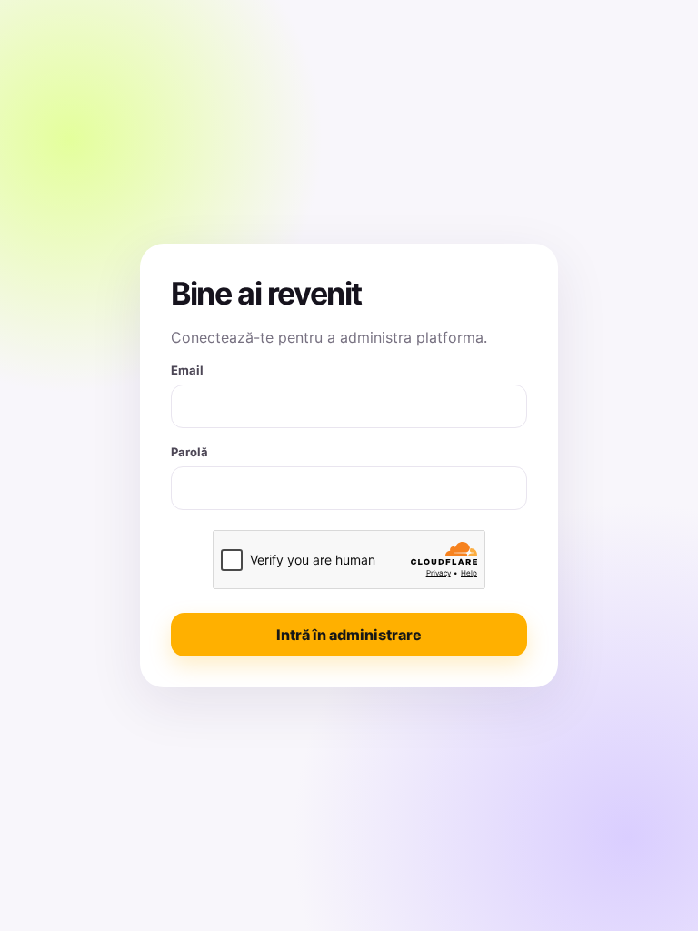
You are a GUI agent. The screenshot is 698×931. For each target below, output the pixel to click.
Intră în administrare (349, 635)
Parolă (189, 452)
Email (187, 370)
